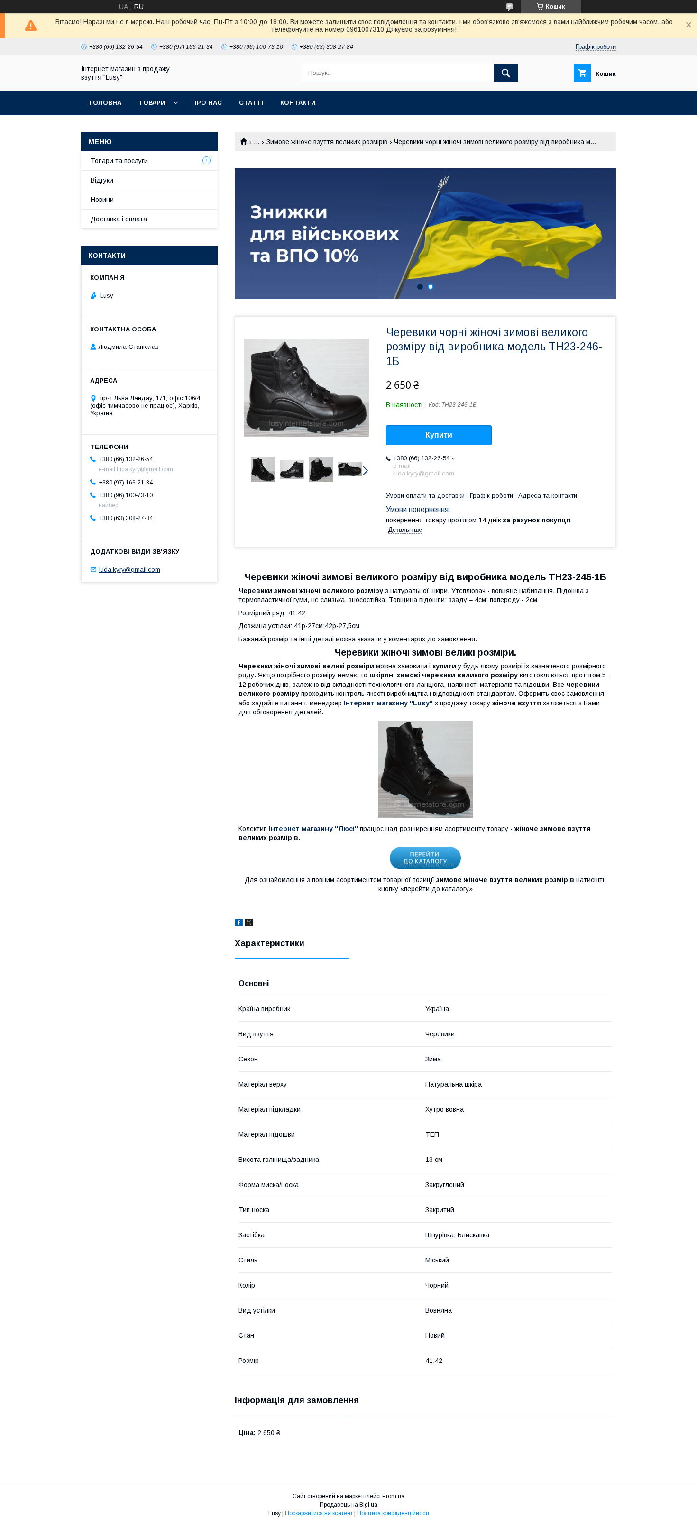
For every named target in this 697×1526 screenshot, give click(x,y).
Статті (251, 102)
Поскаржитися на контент (319, 1513)
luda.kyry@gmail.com (129, 569)
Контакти (298, 102)
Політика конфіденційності (393, 1513)
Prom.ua (393, 1496)
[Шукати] (506, 73)
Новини (102, 199)
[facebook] (239, 924)
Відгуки (102, 180)
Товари (151, 102)
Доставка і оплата (119, 219)
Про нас (207, 102)
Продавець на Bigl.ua (348, 1504)
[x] (249, 924)
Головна (105, 102)
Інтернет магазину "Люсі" (313, 828)
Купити (438, 435)
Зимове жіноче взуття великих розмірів (326, 142)
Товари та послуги (119, 160)
